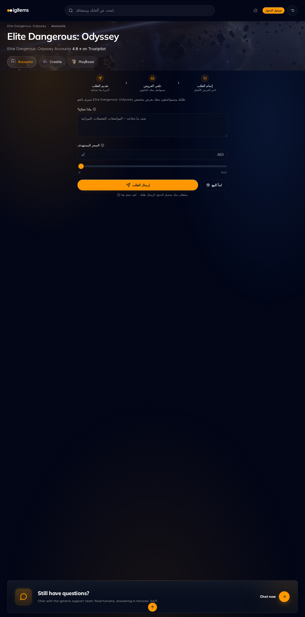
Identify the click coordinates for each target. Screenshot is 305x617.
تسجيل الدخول (273, 10)
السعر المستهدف (88, 145)
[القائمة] (292, 10)
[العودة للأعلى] (152, 607)
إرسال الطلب (141, 185)
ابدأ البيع (217, 185)
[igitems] (17, 10)
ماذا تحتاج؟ (84, 109)
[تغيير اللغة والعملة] (255, 10)
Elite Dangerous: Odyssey (26, 26)
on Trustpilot (89, 48)
